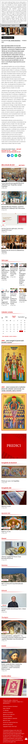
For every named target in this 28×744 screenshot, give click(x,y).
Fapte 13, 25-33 (5, 531)
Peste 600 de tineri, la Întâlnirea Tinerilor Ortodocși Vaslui (13, 299)
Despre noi (19, 701)
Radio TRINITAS (6, 708)
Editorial (4, 590)
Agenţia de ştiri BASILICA (8, 714)
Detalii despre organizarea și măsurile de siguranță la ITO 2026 (5, 299)
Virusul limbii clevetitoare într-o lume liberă (13, 609)
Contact (14, 701)
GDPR (13, 25)
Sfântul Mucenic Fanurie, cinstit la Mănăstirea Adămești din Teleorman (13, 207)
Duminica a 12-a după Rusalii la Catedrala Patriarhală (23, 297)
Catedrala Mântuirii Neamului (10, 718)
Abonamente (6, 703)
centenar (14, 150)
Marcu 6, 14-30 (6, 506)
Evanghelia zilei (6, 488)
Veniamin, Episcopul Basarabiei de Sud (11, 152)
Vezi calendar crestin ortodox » (9, 336)
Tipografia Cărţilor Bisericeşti (10, 726)
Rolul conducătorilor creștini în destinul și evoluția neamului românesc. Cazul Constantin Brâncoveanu (11, 667)
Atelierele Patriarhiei (8, 724)
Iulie (6, 317)
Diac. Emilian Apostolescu (14, 40)
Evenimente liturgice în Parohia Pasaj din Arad (14, 272)
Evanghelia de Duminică (9, 463)
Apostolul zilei (5, 513)
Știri (3, 33)
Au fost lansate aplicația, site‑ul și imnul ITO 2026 (12, 229)
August (14, 317)
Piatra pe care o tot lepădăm (10, 481)
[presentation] (1, 317)
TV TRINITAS (6, 710)
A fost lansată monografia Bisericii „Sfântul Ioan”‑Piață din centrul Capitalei (12, 185)
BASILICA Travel (6, 720)
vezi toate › (22, 165)
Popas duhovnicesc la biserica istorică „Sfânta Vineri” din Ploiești (5, 274)
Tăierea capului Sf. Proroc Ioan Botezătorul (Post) (11, 557)
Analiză (3, 646)
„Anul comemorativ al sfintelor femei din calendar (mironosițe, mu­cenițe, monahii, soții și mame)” (13, 388)
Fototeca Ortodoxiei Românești (10, 706)
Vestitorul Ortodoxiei (8, 712)
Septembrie (21, 317)
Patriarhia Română (7, 716)
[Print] (19, 155)
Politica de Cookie (5, 25)
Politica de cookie (7, 700)
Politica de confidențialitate (10, 700)
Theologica (4, 617)
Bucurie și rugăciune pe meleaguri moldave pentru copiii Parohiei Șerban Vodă (22, 276)
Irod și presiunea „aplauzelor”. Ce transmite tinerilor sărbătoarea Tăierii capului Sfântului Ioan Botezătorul (13, 637)
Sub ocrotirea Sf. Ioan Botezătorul (12, 584)
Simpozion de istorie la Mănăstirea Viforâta (12, 251)
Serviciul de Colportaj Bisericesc (10, 722)
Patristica (4, 565)
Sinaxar (3, 538)
